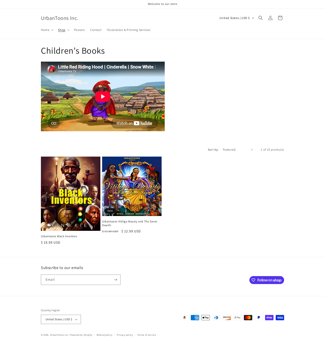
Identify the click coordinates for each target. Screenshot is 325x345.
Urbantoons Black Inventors (59, 236)
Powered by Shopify (81, 334)
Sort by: (213, 150)
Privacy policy (125, 334)
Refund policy (104, 334)
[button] (46, 29)
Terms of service (146, 334)
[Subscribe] (115, 280)
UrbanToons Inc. (59, 334)
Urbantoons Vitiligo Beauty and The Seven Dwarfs (129, 223)
